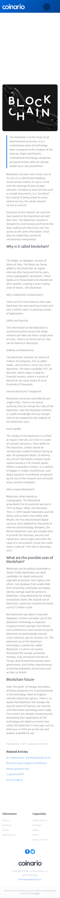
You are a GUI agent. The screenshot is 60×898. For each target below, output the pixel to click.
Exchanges (37, 825)
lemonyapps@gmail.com (30, 879)
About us (6, 820)
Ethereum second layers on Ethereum (26, 763)
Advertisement (8, 835)
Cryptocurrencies (39, 820)
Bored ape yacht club (17, 768)
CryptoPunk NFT (15, 774)
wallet (37, 893)
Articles (5, 830)
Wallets (35, 830)
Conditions (7, 825)
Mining (35, 835)
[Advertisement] (30, 44)
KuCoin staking (14, 779)
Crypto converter (39, 840)
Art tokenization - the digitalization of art (28, 757)
